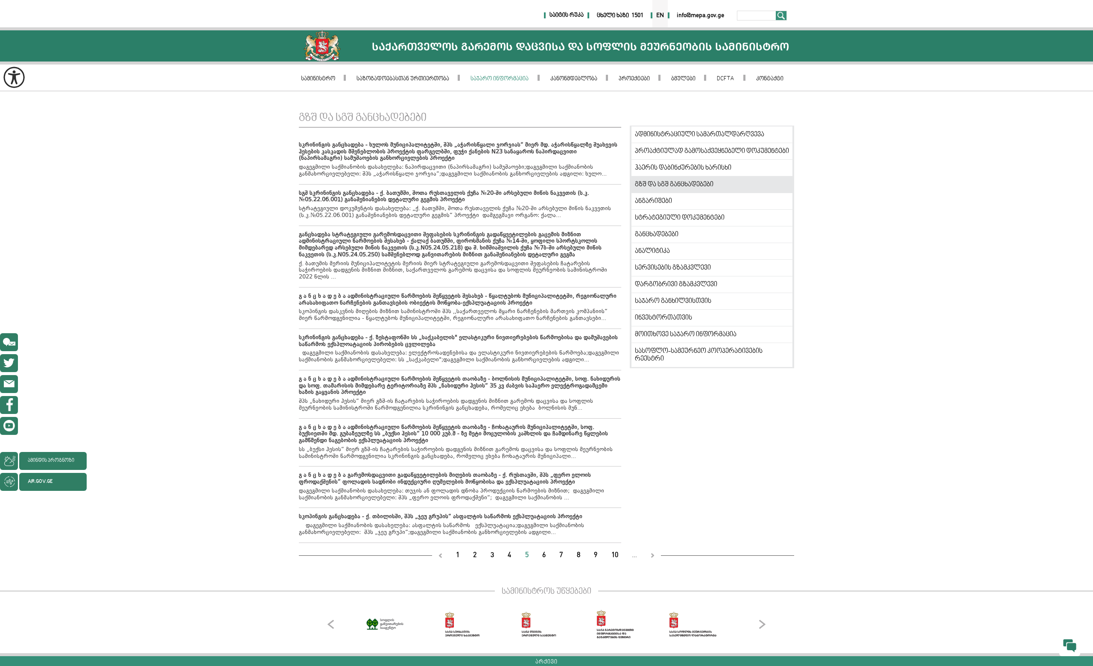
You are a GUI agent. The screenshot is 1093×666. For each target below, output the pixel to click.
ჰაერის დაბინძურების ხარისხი (683, 167)
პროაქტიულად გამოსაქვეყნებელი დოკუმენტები (712, 151)
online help (9, 342)
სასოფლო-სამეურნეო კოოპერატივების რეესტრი (699, 355)
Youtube (9, 426)
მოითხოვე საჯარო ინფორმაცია (685, 334)
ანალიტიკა (652, 251)
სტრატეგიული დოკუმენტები (680, 217)
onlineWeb (9, 363)
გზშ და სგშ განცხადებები (674, 184)
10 (614, 555)
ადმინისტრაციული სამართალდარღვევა (699, 134)
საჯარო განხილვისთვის (673, 301)
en (660, 15)
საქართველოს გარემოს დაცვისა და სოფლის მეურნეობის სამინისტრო (322, 45)
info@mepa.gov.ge (9, 384)
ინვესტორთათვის (663, 317)
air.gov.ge (40, 481)
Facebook (9, 405)
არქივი (546, 662)
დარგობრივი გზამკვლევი (676, 284)
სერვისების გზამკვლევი (673, 267)
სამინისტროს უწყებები (546, 591)
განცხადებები (656, 234)
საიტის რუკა (566, 15)
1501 (637, 15)
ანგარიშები (653, 201)
